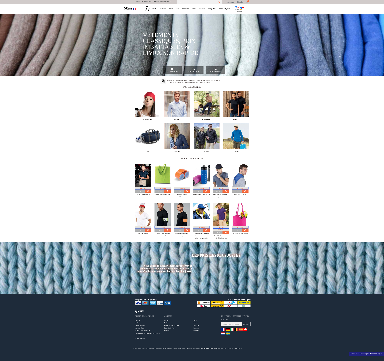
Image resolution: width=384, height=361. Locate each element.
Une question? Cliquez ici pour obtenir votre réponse (366, 353)
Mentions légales (139, 328)
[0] (247, 2)
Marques (166, 320)
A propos (137, 320)
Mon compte (230, 2)
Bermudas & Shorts (169, 328)
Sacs (177, 9)
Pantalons (185, 9)
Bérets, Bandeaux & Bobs (171, 325)
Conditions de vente (140, 325)
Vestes (194, 9)
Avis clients (239, 11)
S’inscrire (240, 2)
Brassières (196, 328)
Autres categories (224, 9)
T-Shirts (202, 9)
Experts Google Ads (140, 338)
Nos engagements (165, 1)
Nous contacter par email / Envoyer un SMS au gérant (147, 334)
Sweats (154, 9)
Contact (137, 1)
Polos (171, 9)
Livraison (156, 1)
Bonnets (196, 323)
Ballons (166, 323)
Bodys (195, 320)
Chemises (163, 9)
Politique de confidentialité (142, 330)
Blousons (166, 330)
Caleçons (196, 330)
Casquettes (212, 9)
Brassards (196, 325)
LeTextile (128, 9)
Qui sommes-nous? (146, 1)
